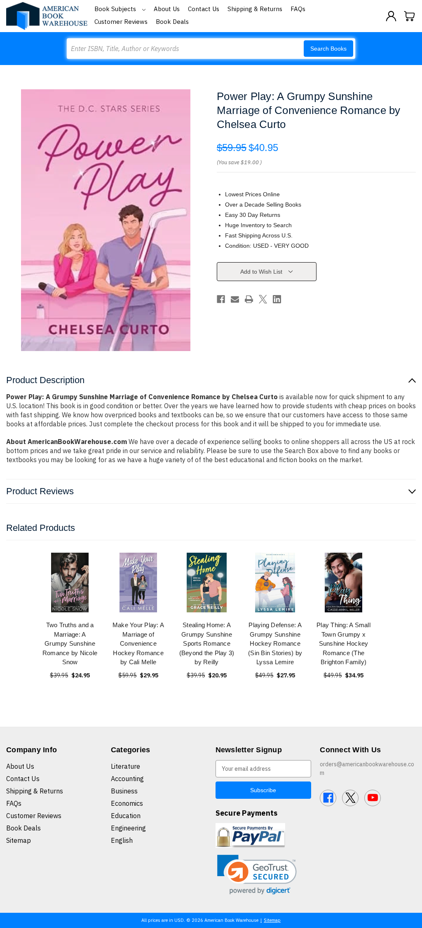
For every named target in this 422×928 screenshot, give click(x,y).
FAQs (298, 9)
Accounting (127, 778)
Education (126, 816)
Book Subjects (116, 9)
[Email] (235, 299)
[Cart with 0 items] (409, 16)
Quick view (70, 582)
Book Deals (172, 22)
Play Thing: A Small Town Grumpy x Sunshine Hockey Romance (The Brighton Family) (343, 643)
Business (124, 791)
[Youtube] (372, 798)
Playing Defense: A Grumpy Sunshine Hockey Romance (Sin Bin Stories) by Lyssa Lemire (275, 643)
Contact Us (203, 9)
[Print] (249, 299)
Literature (125, 766)
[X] (263, 299)
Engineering (128, 828)
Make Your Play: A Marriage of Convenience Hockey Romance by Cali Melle (138, 643)
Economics (127, 803)
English (122, 840)
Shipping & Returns (254, 9)
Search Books (328, 48)
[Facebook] (221, 299)
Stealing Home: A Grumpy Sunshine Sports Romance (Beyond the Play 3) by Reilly (206, 643)
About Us (167, 9)
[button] (257, 874)
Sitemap (18, 840)
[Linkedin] (277, 299)
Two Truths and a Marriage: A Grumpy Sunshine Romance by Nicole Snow (69, 643)
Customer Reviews (121, 22)
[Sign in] (391, 16)
